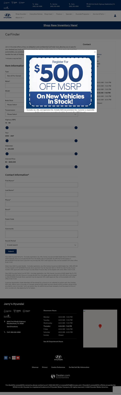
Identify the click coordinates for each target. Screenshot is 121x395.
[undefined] (60, 82)
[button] (95, 52)
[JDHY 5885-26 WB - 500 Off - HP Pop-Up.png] (60, 82)
